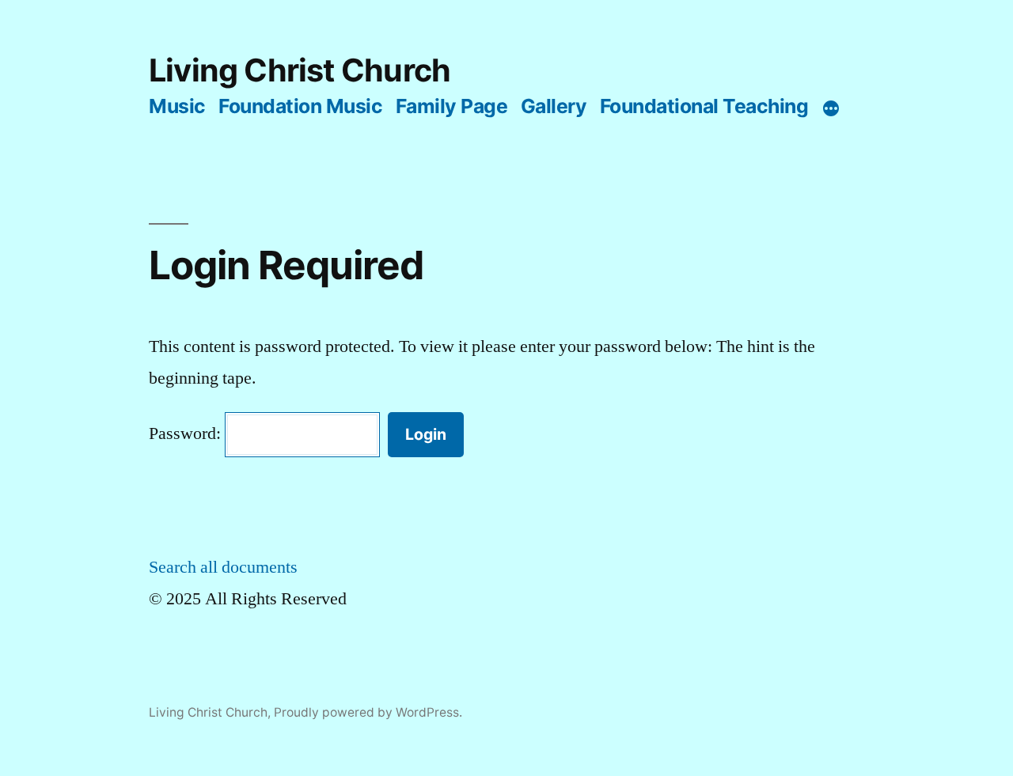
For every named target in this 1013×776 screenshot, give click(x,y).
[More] (830, 109)
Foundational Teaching (704, 106)
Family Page (452, 106)
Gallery (554, 106)
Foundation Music (300, 106)
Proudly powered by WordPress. (368, 712)
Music (177, 106)
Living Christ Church (299, 70)
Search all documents (223, 567)
